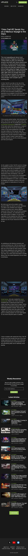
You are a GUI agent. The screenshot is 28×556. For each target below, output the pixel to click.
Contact (12, 547)
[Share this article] (26, 38)
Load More (14, 513)
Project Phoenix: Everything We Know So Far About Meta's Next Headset (18, 431)
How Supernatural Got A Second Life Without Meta (18, 448)
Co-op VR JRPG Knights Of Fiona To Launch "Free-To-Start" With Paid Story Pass (18, 495)
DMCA (13, 548)
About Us (6, 547)
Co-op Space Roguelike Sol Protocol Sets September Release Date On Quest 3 (18, 440)
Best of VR (13, 6)
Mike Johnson (14, 406)
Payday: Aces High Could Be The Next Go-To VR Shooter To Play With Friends (19, 477)
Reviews (6, 6)
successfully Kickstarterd (7, 124)
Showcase (21, 6)
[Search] (17, 2)
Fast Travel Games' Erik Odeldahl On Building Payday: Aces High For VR (18, 403)
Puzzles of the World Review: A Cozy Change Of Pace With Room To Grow (18, 457)
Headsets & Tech (15, 428)
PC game (23, 124)
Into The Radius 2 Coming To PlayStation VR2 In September (19, 422)
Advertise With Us (21, 548)
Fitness (13, 446)
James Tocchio (15, 415)
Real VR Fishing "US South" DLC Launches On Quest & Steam (18, 412)
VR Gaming (13, 400)
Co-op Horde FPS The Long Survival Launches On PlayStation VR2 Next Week (18, 486)
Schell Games (4, 299)
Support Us (23, 2)
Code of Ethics (6, 548)
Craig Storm (14, 451)
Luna (12, 433)
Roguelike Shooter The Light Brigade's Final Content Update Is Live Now (19, 505)
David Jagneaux (6, 36)
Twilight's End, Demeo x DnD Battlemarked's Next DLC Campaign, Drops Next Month (18, 467)
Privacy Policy (20, 547)
